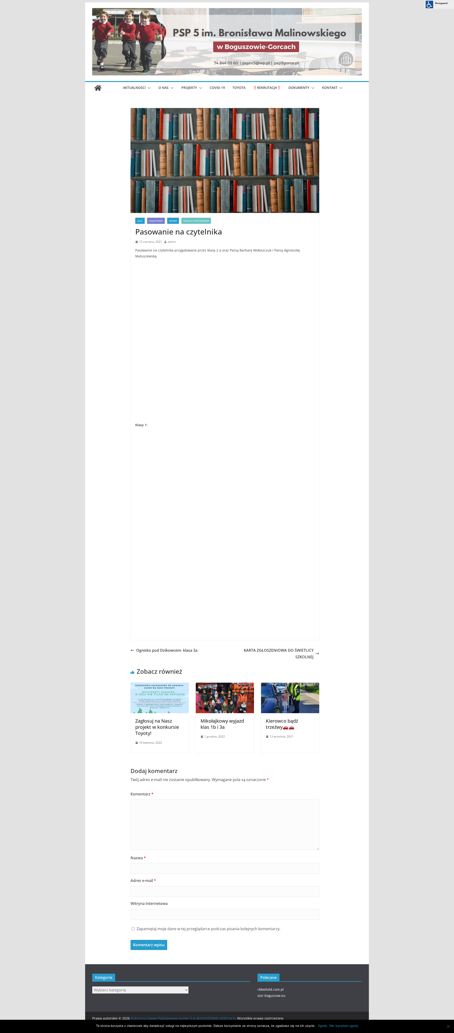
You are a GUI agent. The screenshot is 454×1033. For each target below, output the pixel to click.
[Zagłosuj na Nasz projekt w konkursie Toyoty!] (160, 684)
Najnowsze (156, 220)
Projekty (189, 87)
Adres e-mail (143, 880)
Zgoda (322, 1026)
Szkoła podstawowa (196, 220)
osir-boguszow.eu (271, 995)
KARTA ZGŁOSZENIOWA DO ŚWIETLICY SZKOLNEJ (279, 654)
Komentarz (142, 794)
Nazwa (138, 857)
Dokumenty (298, 87)
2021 (140, 220)
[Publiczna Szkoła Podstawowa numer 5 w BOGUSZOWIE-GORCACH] (98, 88)
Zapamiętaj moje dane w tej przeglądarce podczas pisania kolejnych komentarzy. (208, 928)
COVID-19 (217, 87)
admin (172, 242)
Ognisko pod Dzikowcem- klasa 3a (166, 650)
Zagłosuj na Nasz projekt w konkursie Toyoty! (157, 727)
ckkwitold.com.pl (271, 989)
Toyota (238, 87)
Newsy (173, 220)
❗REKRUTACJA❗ (267, 87)
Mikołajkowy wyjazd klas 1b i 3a (222, 724)
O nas (163, 87)
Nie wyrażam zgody (343, 1026)
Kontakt (329, 87)
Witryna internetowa (149, 903)
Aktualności (134, 87)
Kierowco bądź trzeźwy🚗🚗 (282, 724)
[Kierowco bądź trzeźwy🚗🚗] (290, 684)
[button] (148, 87)
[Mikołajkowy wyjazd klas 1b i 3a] (225, 684)
